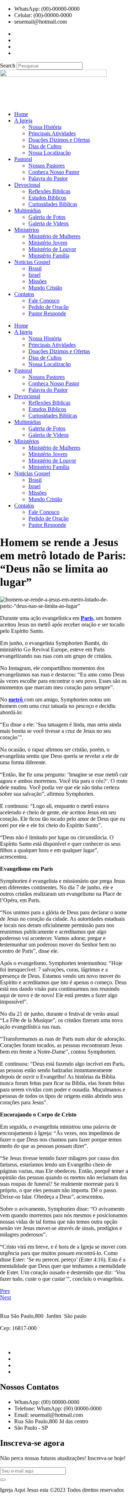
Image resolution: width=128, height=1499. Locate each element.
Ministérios (26, 230)
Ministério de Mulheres (54, 236)
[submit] (3, 1480)
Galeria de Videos (48, 223)
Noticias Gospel (32, 262)
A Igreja (23, 121)
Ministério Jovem (47, 243)
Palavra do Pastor (48, 178)
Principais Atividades (52, 133)
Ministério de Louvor (52, 249)
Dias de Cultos (45, 146)
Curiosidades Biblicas (52, 204)
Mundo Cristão (45, 288)
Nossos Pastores (46, 166)
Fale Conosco (43, 301)
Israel (34, 275)
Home (21, 114)
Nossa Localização (49, 153)
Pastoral (23, 159)
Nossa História (45, 127)
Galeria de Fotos (46, 217)
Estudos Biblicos (47, 198)
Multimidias (27, 211)
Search (7, 66)
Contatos (24, 294)
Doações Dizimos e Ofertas (59, 140)
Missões (37, 281)
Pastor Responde (47, 313)
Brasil (35, 268)
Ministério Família (48, 256)
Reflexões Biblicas (49, 191)
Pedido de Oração (48, 307)
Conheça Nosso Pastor (53, 172)
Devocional (27, 185)
